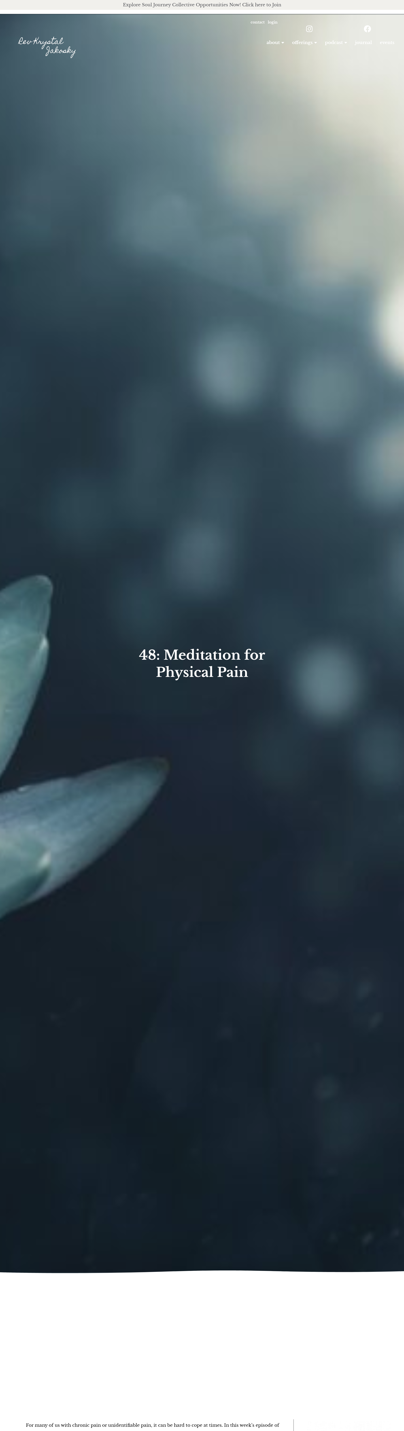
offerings (302, 42)
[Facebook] (367, 29)
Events (387, 42)
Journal (363, 42)
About (273, 42)
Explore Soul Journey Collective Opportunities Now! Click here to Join (202, 5)
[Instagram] (309, 29)
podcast (334, 42)
